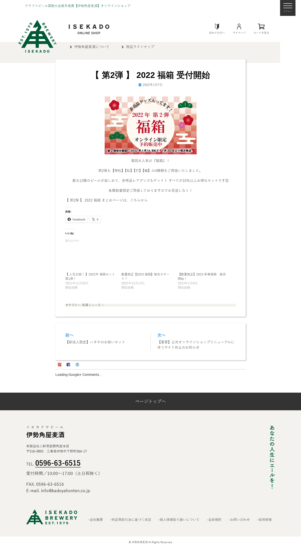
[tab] (60, 365)
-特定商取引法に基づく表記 (130, 519)
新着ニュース (91, 305)
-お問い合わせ (239, 519)
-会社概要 (95, 519)
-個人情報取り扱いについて (178, 519)
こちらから (139, 200)
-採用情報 (264, 519)
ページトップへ (150, 401)
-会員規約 (214, 519)
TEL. (53, 464)
